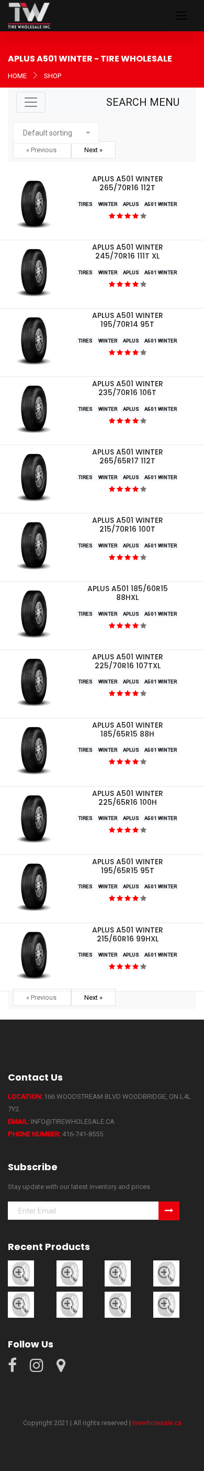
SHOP (52, 76)
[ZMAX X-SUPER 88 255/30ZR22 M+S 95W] (117, 1304)
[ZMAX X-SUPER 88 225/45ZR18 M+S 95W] (21, 1304)
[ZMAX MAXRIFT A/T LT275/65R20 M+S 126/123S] (69, 1273)
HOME (17, 76)
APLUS (131, 204)
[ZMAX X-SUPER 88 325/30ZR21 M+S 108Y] (166, 1304)
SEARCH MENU (142, 102)
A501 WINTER (160, 204)
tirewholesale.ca (157, 1423)
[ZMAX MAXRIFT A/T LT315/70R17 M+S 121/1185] (166, 1273)
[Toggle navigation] (181, 15)
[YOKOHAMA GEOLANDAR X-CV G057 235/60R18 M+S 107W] (21, 1273)
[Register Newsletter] (168, 1211)
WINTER (107, 204)
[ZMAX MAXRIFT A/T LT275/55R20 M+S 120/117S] (117, 1273)
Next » (93, 150)
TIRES (85, 204)
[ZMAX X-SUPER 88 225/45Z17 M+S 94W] (69, 1304)
